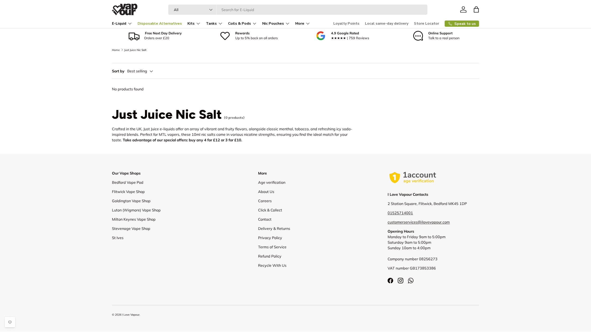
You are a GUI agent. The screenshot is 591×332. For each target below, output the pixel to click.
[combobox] (297, 10)
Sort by (118, 71)
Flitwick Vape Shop (128, 191)
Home (116, 50)
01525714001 (400, 212)
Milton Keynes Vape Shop (134, 219)
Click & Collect (270, 210)
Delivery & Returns (274, 228)
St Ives (118, 237)
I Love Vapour (130, 314)
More (299, 23)
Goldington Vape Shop (131, 201)
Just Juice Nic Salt (135, 50)
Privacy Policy (270, 237)
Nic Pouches (273, 23)
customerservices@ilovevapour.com (419, 222)
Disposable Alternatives (160, 23)
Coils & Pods (239, 23)
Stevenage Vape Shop (131, 228)
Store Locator (426, 23)
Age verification (271, 182)
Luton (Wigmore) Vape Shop (136, 210)
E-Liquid (119, 23)
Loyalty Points (346, 23)
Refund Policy (269, 256)
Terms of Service (272, 247)
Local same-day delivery (386, 23)
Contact (264, 219)
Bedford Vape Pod (127, 182)
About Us (266, 191)
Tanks (211, 23)
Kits (191, 23)
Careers (265, 201)
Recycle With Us (272, 265)
